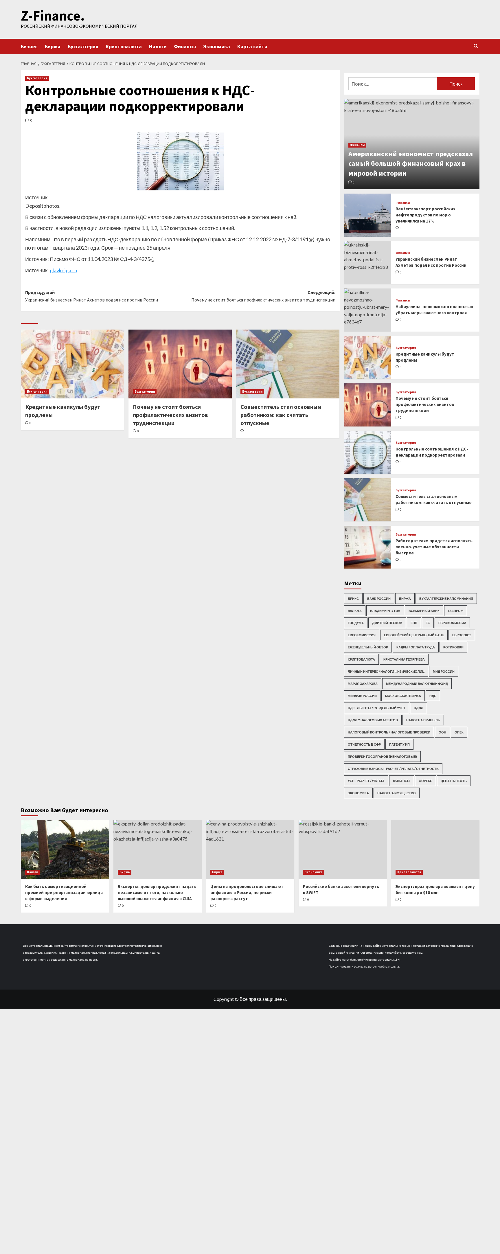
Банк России (379, 598)
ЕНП (414, 623)
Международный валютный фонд (417, 683)
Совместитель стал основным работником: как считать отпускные (280, 414)
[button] (475, 46)
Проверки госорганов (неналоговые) (382, 756)
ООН (442, 732)
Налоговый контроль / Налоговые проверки (389, 732)
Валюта (355, 611)
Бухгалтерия (83, 46)
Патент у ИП (399, 744)
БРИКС (353, 598)
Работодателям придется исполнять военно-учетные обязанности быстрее (434, 547)
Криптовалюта (124, 46)
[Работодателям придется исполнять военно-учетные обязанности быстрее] (367, 547)
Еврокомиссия (362, 635)
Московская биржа (403, 696)
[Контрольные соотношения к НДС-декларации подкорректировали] (367, 452)
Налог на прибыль (423, 720)
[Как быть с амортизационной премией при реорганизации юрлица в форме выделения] (65, 849)
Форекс (425, 781)
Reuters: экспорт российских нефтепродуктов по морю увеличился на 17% (425, 215)
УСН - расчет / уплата (366, 781)
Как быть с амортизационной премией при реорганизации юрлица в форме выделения (64, 892)
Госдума (356, 623)
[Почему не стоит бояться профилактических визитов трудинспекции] (180, 364)
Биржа (52, 46)
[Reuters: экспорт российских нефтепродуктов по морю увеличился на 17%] (367, 215)
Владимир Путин (385, 611)
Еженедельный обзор (368, 647)
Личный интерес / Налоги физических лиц (386, 671)
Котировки (453, 647)
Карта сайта (252, 46)
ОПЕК (459, 732)
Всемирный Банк (424, 611)
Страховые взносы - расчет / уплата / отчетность (393, 769)
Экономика (216, 46)
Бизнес (29, 46)
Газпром (455, 611)
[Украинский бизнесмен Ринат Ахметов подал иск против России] (367, 262)
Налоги (158, 46)
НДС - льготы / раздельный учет (376, 708)
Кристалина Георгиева (404, 659)
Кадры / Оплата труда (415, 647)
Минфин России (362, 696)
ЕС (428, 623)
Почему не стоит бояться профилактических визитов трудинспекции (170, 414)
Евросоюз (461, 635)
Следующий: (263, 296)
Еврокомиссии (452, 623)
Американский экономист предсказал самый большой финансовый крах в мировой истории (410, 163)
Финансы (185, 46)
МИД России (444, 671)
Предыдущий (91, 296)
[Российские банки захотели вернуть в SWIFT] (343, 849)
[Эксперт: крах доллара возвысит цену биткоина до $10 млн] (435, 849)
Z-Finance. (53, 15)
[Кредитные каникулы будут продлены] (72, 364)
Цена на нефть (454, 781)
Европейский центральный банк (414, 635)
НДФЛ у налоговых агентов (373, 720)
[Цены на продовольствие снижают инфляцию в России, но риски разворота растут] (250, 849)
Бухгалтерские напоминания (446, 598)
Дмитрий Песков (387, 623)
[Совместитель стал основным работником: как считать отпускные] (287, 364)
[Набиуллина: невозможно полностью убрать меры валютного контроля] (367, 310)
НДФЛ (418, 708)
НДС (432, 696)
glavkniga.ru (63, 270)
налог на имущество (396, 793)
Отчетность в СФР (364, 744)
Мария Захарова (363, 683)
